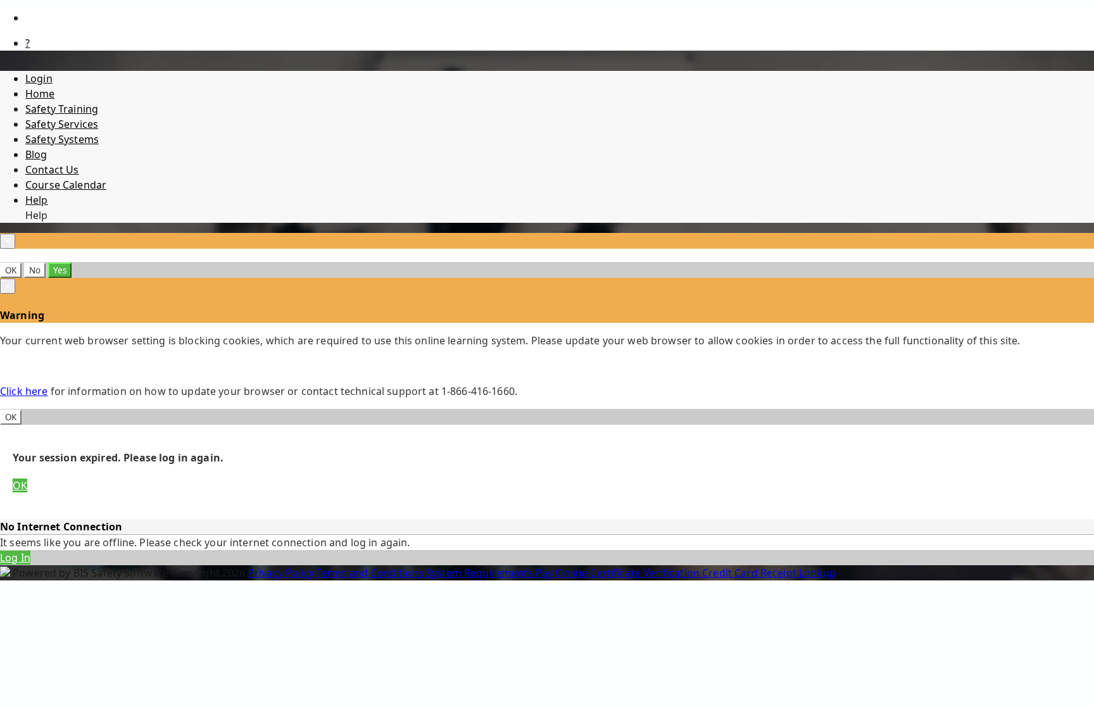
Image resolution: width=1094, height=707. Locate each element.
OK (10, 270)
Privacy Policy (282, 573)
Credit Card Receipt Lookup (769, 573)
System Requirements (481, 573)
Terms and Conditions (371, 573)
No (35, 270)
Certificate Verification (646, 573)
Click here (23, 391)
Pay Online (563, 573)
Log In (15, 558)
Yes (59, 270)
